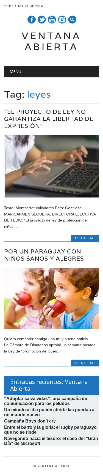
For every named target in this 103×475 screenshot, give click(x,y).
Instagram (62, 20)
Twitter (42, 20)
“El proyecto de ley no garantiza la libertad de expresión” (48, 119)
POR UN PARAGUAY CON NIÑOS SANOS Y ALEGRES (44, 255)
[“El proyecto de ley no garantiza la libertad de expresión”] (51, 196)
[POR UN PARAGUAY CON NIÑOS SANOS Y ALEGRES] (51, 327)
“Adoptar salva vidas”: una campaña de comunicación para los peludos (45, 401)
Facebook (31, 20)
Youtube (52, 20)
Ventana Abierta (51, 41)
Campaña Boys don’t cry (30, 421)
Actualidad (85, 238)
